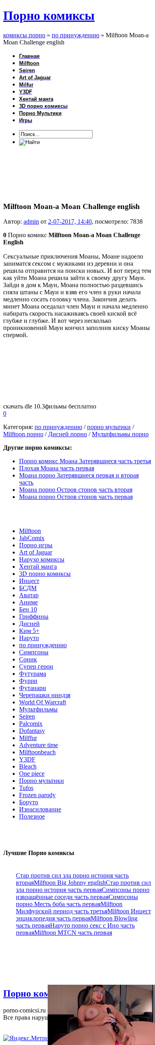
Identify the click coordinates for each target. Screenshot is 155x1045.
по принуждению (58, 427)
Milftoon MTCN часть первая (73, 932)
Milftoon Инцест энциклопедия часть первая (83, 915)
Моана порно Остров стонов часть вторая (75, 489)
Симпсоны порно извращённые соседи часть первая (82, 893)
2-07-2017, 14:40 (70, 221)
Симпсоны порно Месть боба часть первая (77, 900)
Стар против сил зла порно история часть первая (83, 886)
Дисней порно (67, 434)
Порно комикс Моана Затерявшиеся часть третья (85, 461)
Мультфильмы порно (120, 434)
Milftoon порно (23, 434)
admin (31, 221)
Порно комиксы (49, 15)
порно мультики (109, 427)
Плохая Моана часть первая (56, 468)
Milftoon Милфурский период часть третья (69, 908)
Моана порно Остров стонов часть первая (76, 496)
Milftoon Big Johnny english (70, 882)
